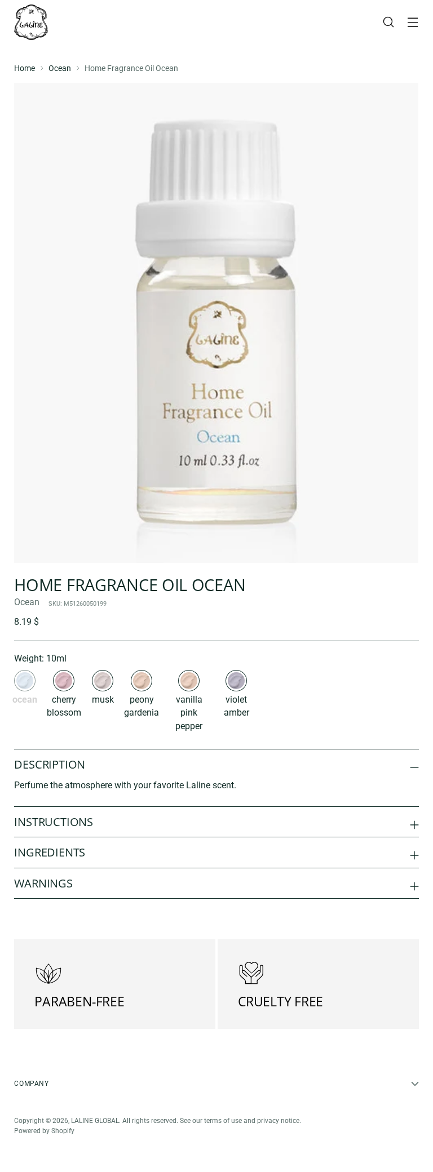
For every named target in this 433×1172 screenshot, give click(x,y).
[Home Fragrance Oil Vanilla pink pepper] (189, 680)
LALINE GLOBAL (95, 1121)
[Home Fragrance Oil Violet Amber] (236, 680)
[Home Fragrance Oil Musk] (102, 680)
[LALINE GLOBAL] (31, 22)
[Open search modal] (388, 22)
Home (24, 68)
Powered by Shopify (44, 1131)
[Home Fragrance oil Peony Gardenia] (141, 680)
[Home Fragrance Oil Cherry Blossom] (63, 680)
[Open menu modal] (413, 22)
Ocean (59, 68)
